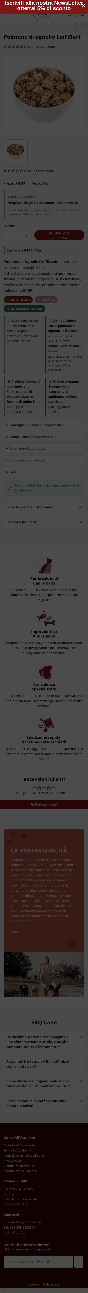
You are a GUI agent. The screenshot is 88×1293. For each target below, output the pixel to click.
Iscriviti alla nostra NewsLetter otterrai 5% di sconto (44, 5)
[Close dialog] (83, 5)
